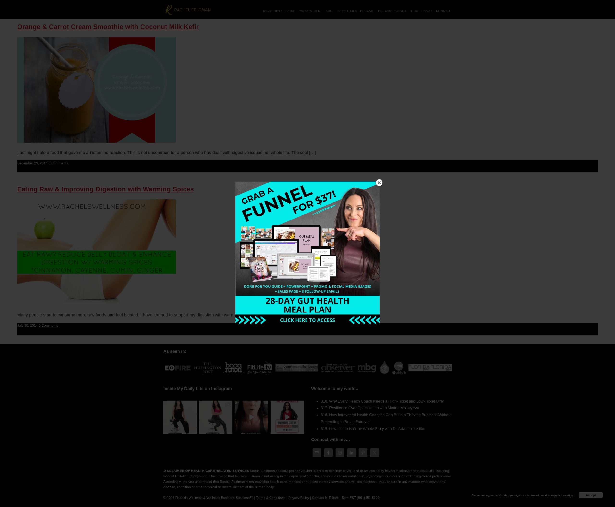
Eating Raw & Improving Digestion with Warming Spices (105, 189)
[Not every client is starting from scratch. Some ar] (251, 417)
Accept (591, 495)
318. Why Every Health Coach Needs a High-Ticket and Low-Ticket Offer (382, 401)
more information (562, 495)
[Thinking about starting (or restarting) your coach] (287, 417)
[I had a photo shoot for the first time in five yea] (216, 417)
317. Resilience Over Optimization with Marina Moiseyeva (370, 408)
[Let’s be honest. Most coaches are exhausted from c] (180, 417)
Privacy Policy (298, 498)
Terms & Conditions (270, 498)
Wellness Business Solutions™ (229, 498)
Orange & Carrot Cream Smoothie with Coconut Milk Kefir (108, 27)
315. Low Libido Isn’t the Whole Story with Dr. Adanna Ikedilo (372, 429)
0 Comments (58, 163)
